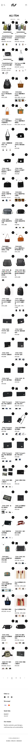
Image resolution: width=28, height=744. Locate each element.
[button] (2, 5)
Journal (6, 716)
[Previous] (3, 678)
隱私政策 (13, 741)
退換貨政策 (19, 741)
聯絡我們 (6, 714)
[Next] (24, 678)
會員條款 (8, 741)
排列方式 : (13, 19)
